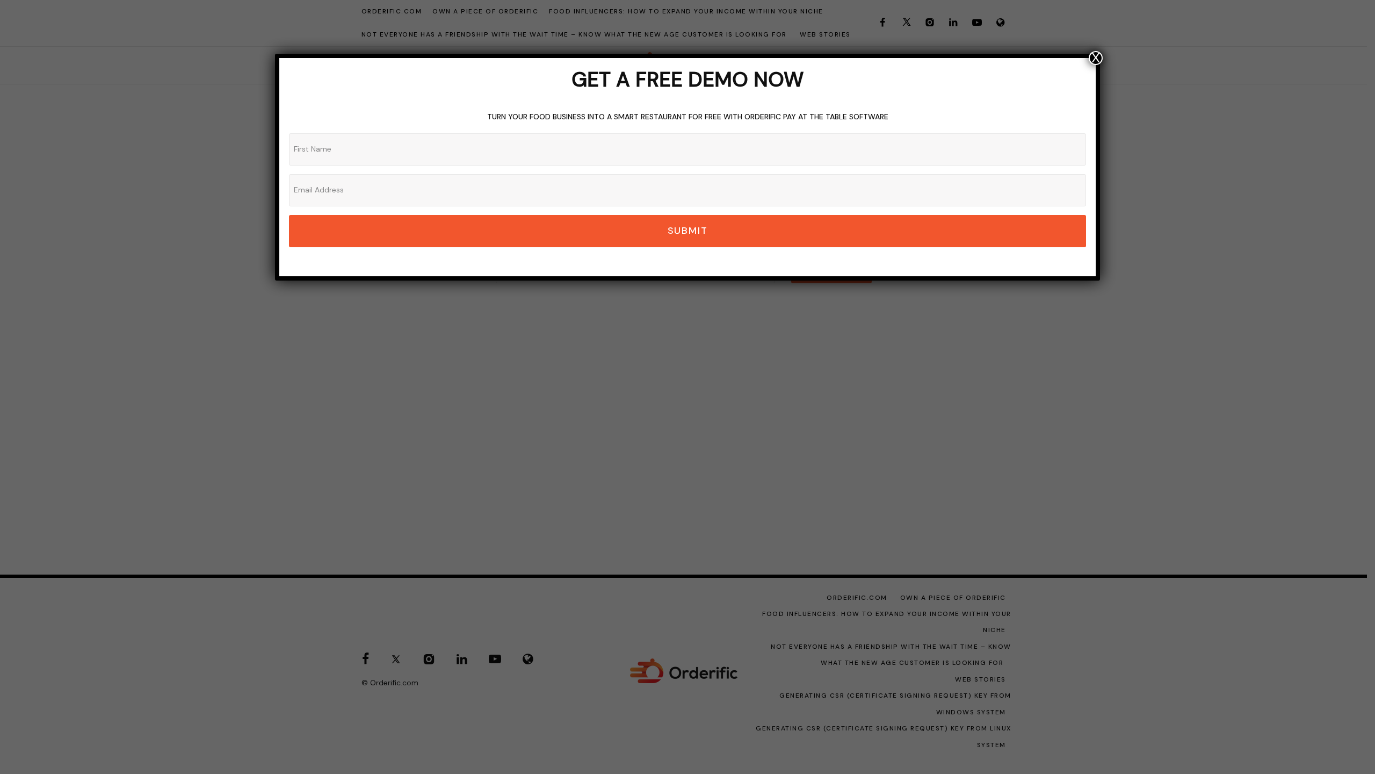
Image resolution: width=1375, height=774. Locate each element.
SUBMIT (688, 230)
